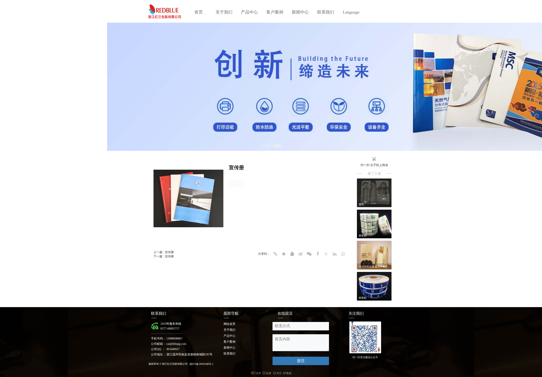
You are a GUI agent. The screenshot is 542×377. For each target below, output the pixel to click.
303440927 (173, 349)
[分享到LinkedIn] (334, 254)
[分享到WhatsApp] (343, 254)
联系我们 (325, 12)
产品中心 (249, 12)
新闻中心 (300, 12)
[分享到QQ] (292, 254)
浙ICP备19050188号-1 (201, 364)
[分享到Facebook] (317, 254)
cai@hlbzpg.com (176, 343)
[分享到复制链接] (275, 254)
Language (351, 12)
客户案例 (274, 12)
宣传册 (169, 252)
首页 (198, 12)
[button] (261, 145)
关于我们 (224, 12)
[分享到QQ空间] (283, 254)
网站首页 (229, 324)
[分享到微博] (300, 254)
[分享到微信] (309, 254)
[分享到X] (326, 254)
